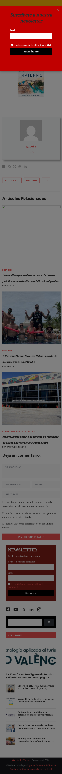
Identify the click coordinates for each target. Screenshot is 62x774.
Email (12, 30)
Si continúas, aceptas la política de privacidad (32, 45)
